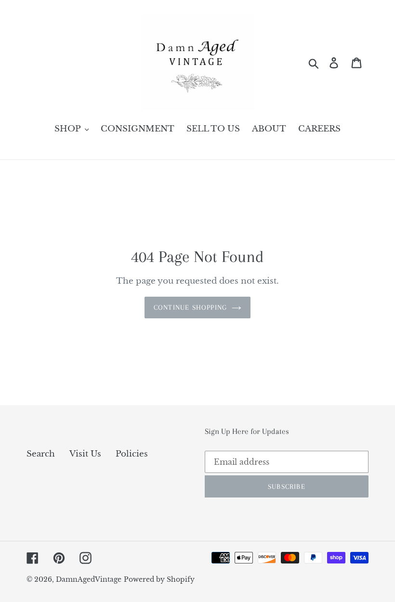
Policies (132, 454)
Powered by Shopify (159, 579)
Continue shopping (190, 307)
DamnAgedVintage (88, 579)
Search (40, 454)
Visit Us (85, 454)
